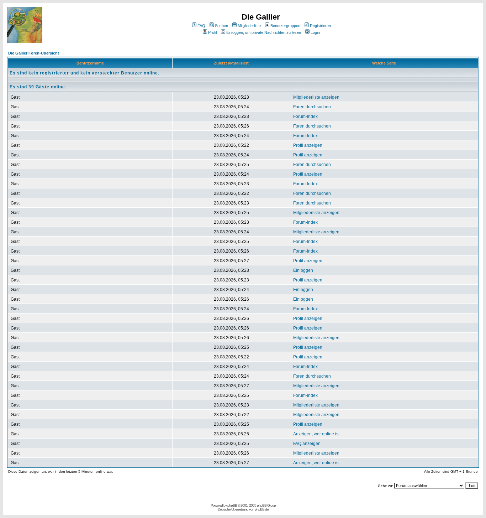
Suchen (221, 26)
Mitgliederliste (249, 26)
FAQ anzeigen (307, 443)
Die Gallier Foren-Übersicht (33, 53)
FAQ (201, 26)
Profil (212, 32)
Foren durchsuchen (312, 106)
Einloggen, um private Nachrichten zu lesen (263, 32)
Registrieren (320, 26)
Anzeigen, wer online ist (316, 433)
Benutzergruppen (285, 26)
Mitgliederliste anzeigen (316, 97)
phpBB (232, 505)
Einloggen (303, 270)
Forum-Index (305, 116)
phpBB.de (262, 509)
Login (315, 32)
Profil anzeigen (307, 145)
